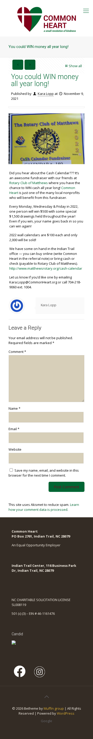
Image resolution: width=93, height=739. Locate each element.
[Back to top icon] (46, 696)
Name (14, 408)
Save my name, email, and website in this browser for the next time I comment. (44, 473)
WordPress (65, 713)
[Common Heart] (46, 18)
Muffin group (54, 708)
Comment (17, 351)
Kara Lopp (46, 93)
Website (15, 449)
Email (14, 429)
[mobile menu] (86, 10)
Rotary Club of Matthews (28, 182)
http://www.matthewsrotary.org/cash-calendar (45, 268)
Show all (75, 66)
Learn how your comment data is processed (44, 507)
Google (46, 721)
